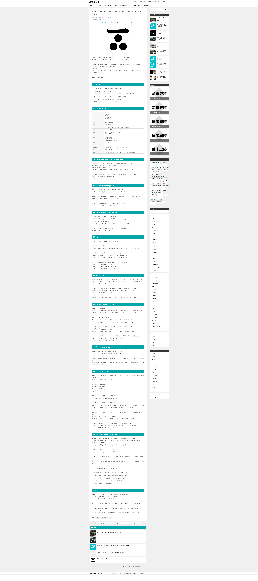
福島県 (154, 292)
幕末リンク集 (137, 5)
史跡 (153, 286)
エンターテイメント (156, 274)
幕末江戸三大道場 (155, 178)
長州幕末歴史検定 (161, 201)
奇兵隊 (153, 169)
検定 (154, 258)
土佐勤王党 (154, 167)
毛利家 (153, 190)
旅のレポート (156, 233)
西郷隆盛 (155, 252)
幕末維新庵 (94, 2)
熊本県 (154, 311)
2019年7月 (154, 366)
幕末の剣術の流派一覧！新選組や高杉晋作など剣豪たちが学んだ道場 (162, 32)
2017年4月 (154, 397)
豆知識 (153, 345)
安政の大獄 (104, 517)
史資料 (130, 5)
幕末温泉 (155, 270)
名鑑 (153, 211)
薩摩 (100, 5)
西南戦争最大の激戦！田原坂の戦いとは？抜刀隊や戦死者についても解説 (162, 71)
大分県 (154, 305)
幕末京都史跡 (155, 174)
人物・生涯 (95, 19)
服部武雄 (158, 183)
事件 (154, 218)
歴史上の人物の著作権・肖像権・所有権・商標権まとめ (162, 77)
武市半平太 (166, 185)
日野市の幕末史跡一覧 (155, 112)
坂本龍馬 (155, 249)
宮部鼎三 (159, 169)
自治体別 (155, 317)
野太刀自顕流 (160, 199)
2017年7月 (154, 387)
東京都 (154, 295)
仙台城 (159, 162)
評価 (154, 224)
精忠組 (166, 194)
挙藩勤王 (162, 178)
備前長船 (164, 162)
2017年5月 (154, 394)
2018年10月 (154, 381)
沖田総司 (154, 194)
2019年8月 (154, 363)
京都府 (154, 301)
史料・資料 (154, 320)
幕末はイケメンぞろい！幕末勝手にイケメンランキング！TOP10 (162, 45)
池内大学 (153, 192)
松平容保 (153, 185)
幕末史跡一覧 (123, 5)
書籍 (154, 323)
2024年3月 (154, 359)
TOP (93, 573)
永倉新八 (164, 190)
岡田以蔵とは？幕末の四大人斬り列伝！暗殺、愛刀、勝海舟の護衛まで (110, 552)
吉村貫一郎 (160, 164)
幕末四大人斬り (165, 176)
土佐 (105, 5)
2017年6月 (154, 390)
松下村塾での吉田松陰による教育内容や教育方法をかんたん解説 (109, 532)
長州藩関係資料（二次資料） (102, 558)
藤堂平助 (153, 199)
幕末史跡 (156, 176)
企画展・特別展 (156, 326)
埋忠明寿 (159, 167)
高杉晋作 (155, 246)
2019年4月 (154, 372)
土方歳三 (155, 242)
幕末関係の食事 (156, 264)
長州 (91, 5)
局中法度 (166, 169)
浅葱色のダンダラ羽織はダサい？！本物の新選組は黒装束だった (162, 64)
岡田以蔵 (159, 171)
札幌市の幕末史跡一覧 (155, 140)
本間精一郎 (164, 183)
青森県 (154, 298)
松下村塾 (110, 5)
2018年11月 (154, 378)
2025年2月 (154, 356)
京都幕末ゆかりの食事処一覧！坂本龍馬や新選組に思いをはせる (162, 51)
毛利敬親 (158, 190)
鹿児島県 (155, 314)
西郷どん (156, 283)
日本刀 (165, 181)
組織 (154, 221)
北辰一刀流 (154, 164)
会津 (95, 5)
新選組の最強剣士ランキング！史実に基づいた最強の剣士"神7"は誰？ (162, 25)
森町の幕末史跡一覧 (154, 153)
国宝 (165, 164)
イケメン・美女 (156, 267)
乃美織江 (153, 162)
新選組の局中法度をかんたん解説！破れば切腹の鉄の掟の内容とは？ (162, 58)
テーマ (153, 255)
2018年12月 (154, 375)
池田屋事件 (160, 192)
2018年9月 (154, 384)
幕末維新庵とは (145, 5)
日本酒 (153, 183)
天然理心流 (166, 167)
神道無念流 (160, 194)
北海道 (154, 289)
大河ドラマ (155, 280)
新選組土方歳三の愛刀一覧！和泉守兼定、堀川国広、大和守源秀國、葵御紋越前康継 (113, 545)
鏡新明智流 (154, 201)
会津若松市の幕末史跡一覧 (156, 126)
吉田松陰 (99, 19)
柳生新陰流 (159, 185)
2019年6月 (154, 369)
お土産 (154, 230)
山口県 (154, 308)
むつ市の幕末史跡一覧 (155, 98)
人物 (153, 236)
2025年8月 (154, 353)
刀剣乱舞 (155, 277)
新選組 (116, 5)
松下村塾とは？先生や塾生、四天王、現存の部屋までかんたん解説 (133, 566)
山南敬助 (153, 171)
